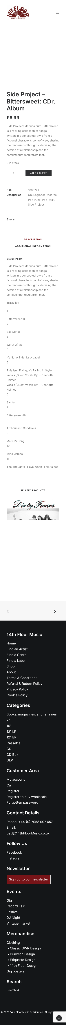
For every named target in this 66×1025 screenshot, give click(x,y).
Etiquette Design (23, 960)
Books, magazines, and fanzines (32, 714)
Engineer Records (45, 195)
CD (30, 195)
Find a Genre (16, 655)
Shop (11, 666)
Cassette (13, 743)
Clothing (13, 943)
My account (16, 779)
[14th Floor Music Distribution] (18, 12)
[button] (57, 12)
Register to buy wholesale (27, 797)
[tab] (33, 247)
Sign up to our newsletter (28, 879)
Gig (9, 900)
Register (13, 791)
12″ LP (11, 732)
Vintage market (18, 923)
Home (11, 643)
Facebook (14, 852)
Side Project (36, 204)
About (11, 672)
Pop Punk (34, 199)
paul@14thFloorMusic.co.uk (28, 833)
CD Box (12, 755)
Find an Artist (17, 649)
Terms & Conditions (22, 678)
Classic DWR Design (25, 948)
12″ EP (11, 737)
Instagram (14, 858)
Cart (10, 785)
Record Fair (16, 906)
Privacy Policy (17, 689)
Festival (12, 912)
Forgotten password (22, 802)
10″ (9, 726)
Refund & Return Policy (24, 684)
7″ (8, 720)
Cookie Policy (17, 695)
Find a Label (16, 661)
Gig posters (16, 971)
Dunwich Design (22, 954)
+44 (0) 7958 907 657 (35, 822)
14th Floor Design (23, 966)
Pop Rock (48, 199)
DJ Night (13, 918)
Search (11, 990)
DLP (10, 760)
